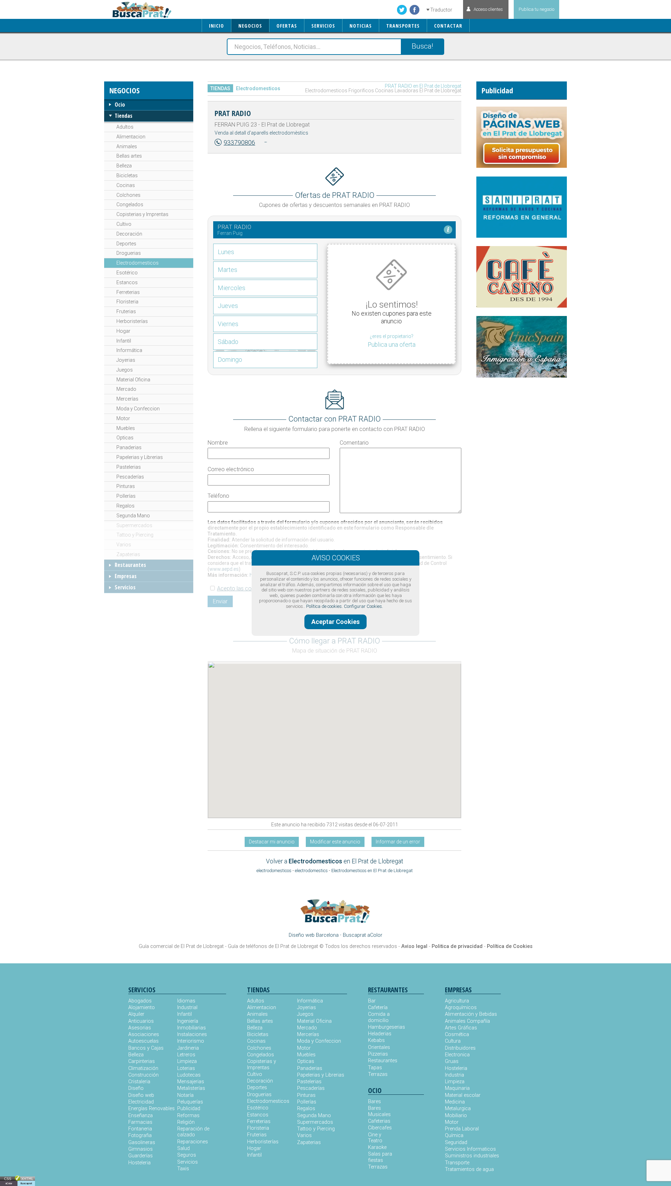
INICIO (216, 25)
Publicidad (188, 1109)
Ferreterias (128, 292)
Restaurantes (130, 565)
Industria (454, 1075)
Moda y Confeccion (138, 408)
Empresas (126, 576)
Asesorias (139, 1028)
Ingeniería (187, 1021)
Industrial (187, 1008)
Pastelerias (128, 467)
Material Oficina (133, 379)
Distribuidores (460, 1048)
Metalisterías (191, 1088)
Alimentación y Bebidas (471, 1014)
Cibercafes (380, 1128)
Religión (186, 1122)
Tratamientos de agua (469, 1169)
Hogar (123, 331)
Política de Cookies (510, 946)
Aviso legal (414, 946)
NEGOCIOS (250, 25)
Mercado (126, 389)
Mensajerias (190, 1082)
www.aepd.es (224, 569)
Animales (126, 146)
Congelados (129, 204)
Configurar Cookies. (363, 606)
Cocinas (125, 185)
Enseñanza (140, 1116)
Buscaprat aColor (362, 935)
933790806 (239, 142)
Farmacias (140, 1122)
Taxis (183, 1169)
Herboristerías (132, 321)
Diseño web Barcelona (314, 935)
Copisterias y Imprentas (142, 214)
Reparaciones (192, 1142)
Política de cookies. (324, 606)
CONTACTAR (448, 25)
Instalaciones (192, 1034)
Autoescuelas (143, 1041)
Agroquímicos (461, 1008)
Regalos (125, 506)
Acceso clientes (488, 9)
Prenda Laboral (462, 1129)
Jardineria (188, 1048)
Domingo (230, 359)
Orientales (379, 1047)
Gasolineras (141, 1142)
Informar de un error (398, 841)
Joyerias (125, 360)
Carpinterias (141, 1061)
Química (454, 1135)
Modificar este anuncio (335, 841)
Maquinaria (457, 1088)
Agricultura (457, 1001)
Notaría (185, 1095)
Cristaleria (139, 1082)
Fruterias (126, 311)
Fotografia (140, 1135)
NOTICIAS (360, 25)
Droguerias (128, 253)
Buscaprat (26, 1183)
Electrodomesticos (137, 263)
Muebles (125, 428)
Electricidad (141, 1102)
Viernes (228, 324)
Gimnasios (140, 1149)
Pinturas (125, 486)
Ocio (120, 104)
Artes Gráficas (461, 1028)
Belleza (124, 165)
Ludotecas (189, 1075)
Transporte (457, 1163)
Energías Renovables (151, 1109)
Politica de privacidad (457, 946)
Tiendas (123, 116)
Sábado (228, 341)
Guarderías (140, 1156)
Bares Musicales (379, 1111)
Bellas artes (129, 156)
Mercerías (127, 399)
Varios (123, 544)
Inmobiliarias (191, 1028)
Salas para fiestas (380, 1157)
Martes (227, 269)
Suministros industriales (472, 1156)
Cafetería (378, 1008)
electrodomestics (311, 870)
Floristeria (127, 301)
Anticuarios (141, 1021)
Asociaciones (143, 1034)
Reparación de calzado (193, 1132)
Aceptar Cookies (335, 621)
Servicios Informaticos (470, 1149)
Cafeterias (379, 1121)
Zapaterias (128, 554)
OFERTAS (286, 25)
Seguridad (456, 1142)
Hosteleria (139, 1163)
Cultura (453, 1041)
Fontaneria (140, 1129)
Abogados (140, 1001)
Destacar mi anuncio (272, 841)
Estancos (127, 282)
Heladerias (379, 1034)
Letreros (186, 1055)
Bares (374, 1102)
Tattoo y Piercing (134, 535)
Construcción (143, 1075)
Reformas (188, 1116)
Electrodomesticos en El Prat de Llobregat (372, 870)
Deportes (126, 243)
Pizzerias (378, 1054)
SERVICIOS (323, 25)
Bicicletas (127, 175)
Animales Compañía (467, 1021)
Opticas (125, 437)
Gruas (452, 1061)
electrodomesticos (274, 870)
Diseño (136, 1088)
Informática (129, 350)
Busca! (422, 46)
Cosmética (457, 1034)
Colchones (128, 195)
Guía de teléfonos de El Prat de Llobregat (273, 946)
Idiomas (186, 1001)
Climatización (143, 1068)
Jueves (228, 305)
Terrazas (378, 1074)
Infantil (123, 341)
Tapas (375, 1068)
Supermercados (134, 525)
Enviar (220, 601)
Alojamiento (141, 1008)
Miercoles (231, 288)
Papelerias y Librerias (139, 457)
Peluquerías (190, 1102)
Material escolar (463, 1095)
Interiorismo (190, 1041)
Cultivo (123, 224)
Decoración (129, 234)
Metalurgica (458, 1109)
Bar (372, 1001)
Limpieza (187, 1061)
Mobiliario (456, 1116)
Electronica (457, 1055)
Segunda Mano (133, 515)
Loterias (186, 1068)
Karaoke (377, 1147)
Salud (183, 1148)
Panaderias (129, 447)
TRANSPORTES (403, 25)
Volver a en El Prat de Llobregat (334, 861)
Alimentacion (130, 136)
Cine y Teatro (375, 1138)
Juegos (124, 370)
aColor (8, 1183)
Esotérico (127, 272)
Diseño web (141, 1095)
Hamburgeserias (382, 1027)
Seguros (186, 1155)
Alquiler (136, 1014)
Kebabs (376, 1040)
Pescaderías (130, 477)
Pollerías (126, 496)
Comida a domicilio (379, 1017)
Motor (123, 418)
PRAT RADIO (233, 112)
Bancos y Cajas (146, 1048)
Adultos (125, 127)
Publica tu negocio (536, 9)
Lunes (226, 252)
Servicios (125, 587)
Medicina (455, 1102)
